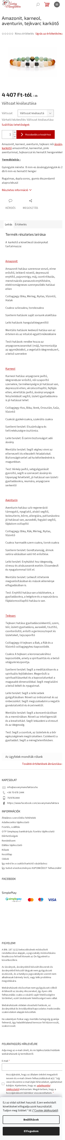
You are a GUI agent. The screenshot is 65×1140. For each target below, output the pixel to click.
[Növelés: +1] (14, 132)
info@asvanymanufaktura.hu (22, 787)
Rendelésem (9, 841)
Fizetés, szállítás (11, 827)
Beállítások (31, 1120)
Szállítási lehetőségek (15, 125)
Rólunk (5, 850)
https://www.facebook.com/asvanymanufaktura (33, 803)
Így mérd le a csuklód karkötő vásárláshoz (24, 863)
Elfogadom (31, 1131)
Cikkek (5, 859)
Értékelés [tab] (21, 224)
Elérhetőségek (10, 836)
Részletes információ (15, 190)
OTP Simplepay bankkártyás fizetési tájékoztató (28, 831)
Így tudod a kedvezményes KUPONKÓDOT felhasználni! (31, 868)
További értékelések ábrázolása (41, 764)
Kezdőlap (7, 854)
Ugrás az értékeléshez (49, 34)
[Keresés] (38, 4)
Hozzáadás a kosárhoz (38, 134)
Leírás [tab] (8, 224)
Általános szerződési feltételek (19, 818)
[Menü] (56, 4)
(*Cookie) (45, 1110)
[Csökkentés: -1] (14, 136)
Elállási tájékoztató (12, 845)
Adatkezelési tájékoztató (15, 822)
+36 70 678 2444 (15, 792)
